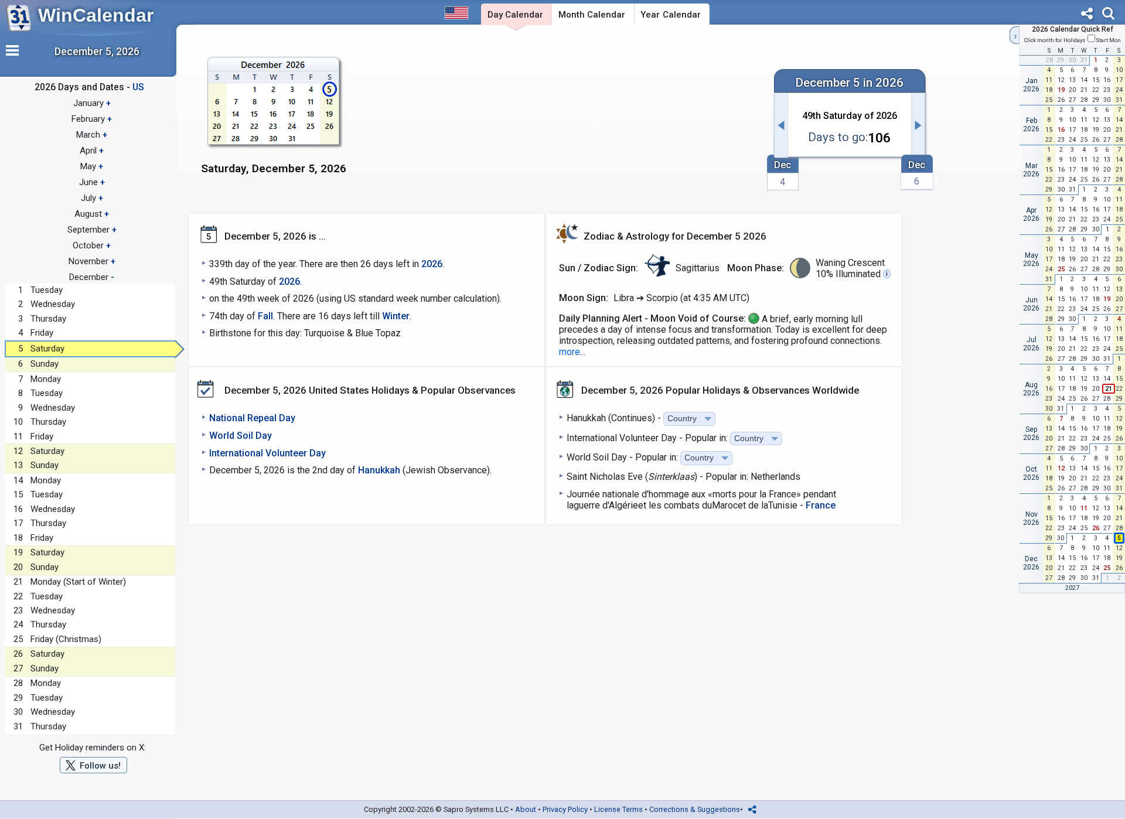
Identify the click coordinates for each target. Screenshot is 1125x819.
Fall (265, 316)
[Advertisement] (560, 121)
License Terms (618, 809)
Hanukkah (379, 470)
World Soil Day (240, 435)
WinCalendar (96, 15)
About (525, 809)
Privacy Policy (565, 809)
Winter (396, 316)
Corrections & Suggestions (694, 809)
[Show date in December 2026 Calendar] (274, 122)
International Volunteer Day (267, 453)
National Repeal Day (252, 418)
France (821, 505)
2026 (431, 263)
